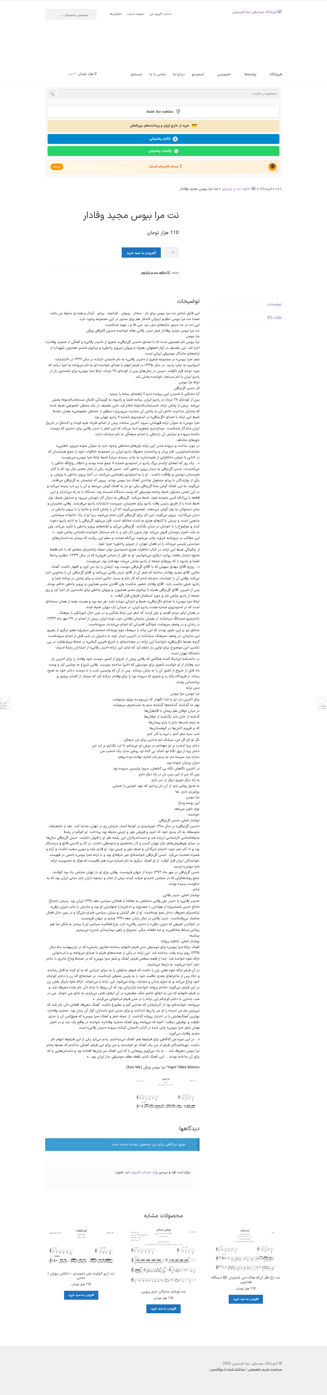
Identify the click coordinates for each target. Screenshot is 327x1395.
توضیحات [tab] (274, 304)
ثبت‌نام (57, 167)
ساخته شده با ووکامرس (227, 1369)
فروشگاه (276, 74)
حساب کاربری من (161, 14)
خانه (278, 189)
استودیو (198, 74)
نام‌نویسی (224, 74)
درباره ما (179, 74)
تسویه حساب (135, 14)
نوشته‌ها (250, 74)
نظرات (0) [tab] (274, 317)
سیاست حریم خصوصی (265, 1369)
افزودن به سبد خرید (141, 252)
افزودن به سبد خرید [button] (245, 1299)
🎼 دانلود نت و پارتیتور (239, 189)
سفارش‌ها (116, 14)
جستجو (136, 74)
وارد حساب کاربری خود (141, 1172)
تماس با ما (157, 74)
